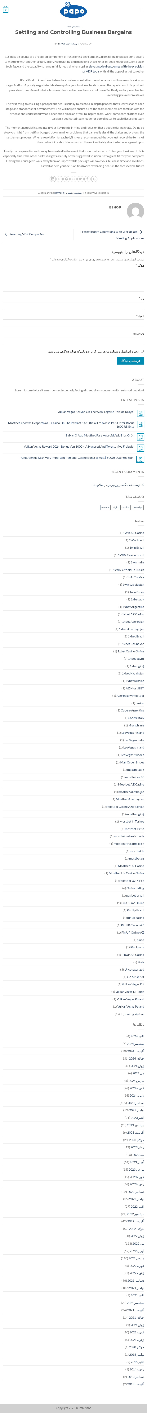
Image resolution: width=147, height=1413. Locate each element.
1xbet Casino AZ (133, 644)
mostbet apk (135, 769)
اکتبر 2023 (137, 1117)
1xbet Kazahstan (133, 673)
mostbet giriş (135, 814)
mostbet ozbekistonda (129, 836)
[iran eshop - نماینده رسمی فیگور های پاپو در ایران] (73, 10)
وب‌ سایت (138, 333)
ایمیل (140, 316)
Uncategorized (134, 969)
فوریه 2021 (137, 1332)
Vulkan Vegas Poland (130, 999)
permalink (59, 192)
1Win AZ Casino (133, 532)
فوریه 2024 (137, 1088)
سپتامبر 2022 (135, 1214)
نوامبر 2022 (136, 1199)
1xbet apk (137, 599)
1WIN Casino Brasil (131, 555)
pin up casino (135, 917)
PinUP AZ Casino (133, 954)
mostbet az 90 (134, 777)
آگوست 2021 (135, 1310)
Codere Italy (136, 718)
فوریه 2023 (137, 1177)
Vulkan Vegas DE (133, 984)
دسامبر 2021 (135, 1280)
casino (140, 703)
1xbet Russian (135, 681)
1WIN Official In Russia (128, 569)
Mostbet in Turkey (131, 821)
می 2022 (138, 1243)
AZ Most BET (135, 688)
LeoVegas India (134, 740)
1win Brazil (136, 547)
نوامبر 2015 (136, 1354)
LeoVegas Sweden (132, 755)
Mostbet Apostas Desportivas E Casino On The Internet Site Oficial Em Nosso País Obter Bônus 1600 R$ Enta (71, 424)
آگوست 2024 (135, 1051)
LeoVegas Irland (133, 747)
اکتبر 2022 (137, 1206)
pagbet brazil (135, 895)
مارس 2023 (136, 1169)
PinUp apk (137, 947)
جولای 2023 (136, 1140)
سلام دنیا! (97, 485)
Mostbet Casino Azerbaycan (125, 806)
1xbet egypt (136, 658)
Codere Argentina (132, 710)
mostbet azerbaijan (131, 792)
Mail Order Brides (132, 762)
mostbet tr (137, 851)
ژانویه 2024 (137, 1095)
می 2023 (138, 1154)
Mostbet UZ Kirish (131, 880)
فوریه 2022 (137, 1265)
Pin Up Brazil (135, 910)
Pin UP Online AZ (132, 932)
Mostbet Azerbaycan (130, 799)
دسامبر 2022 (135, 1191)
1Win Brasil (136, 540)
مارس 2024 (136, 1080)
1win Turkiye (135, 577)
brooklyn (137, 507)
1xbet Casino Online (131, 651)
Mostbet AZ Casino (131, 784)
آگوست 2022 (135, 1221)
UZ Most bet (135, 977)
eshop (61, 43)
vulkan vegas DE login (130, 991)
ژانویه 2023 (137, 1184)
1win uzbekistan (133, 584)
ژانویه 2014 (137, 1369)
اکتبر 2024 (137, 1036)
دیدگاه (140, 265)
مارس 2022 (136, 1258)
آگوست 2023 (135, 1132)
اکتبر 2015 (137, 1362)
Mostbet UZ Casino (131, 866)
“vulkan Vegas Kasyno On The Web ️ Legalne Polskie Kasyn (96, 411)
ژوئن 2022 (137, 1236)
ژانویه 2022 (137, 1273)
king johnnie (136, 725)
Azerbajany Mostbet (130, 695)
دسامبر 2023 (135, 1103)
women (105, 507)
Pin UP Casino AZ (132, 925)
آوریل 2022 (137, 1251)
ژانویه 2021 (137, 1339)
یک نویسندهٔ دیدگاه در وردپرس (125, 485)
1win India (137, 562)
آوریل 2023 (137, 1162)
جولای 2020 (136, 1347)
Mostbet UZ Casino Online (126, 873)
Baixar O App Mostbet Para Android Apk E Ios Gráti (99, 435)
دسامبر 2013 (135, 1376)
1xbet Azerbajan (133, 621)
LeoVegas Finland (132, 732)
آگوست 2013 (135, 1384)
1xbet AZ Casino (133, 614)
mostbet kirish (134, 829)
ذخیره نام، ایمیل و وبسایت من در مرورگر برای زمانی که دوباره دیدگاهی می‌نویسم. (93, 351)
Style (141, 962)
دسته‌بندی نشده (74, 26)
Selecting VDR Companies (26, 234)
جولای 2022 (136, 1228)
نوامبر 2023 (136, 1110)
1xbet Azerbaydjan (131, 629)
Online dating (135, 888)
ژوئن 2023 (137, 1147)
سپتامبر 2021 (135, 1302)
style (115, 507)
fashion (125, 507)
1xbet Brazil (136, 636)
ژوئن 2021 (137, 1325)
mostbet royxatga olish (129, 843)
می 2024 (138, 1073)
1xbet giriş (137, 666)
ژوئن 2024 (137, 1066)
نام (141, 298)
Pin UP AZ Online (132, 903)
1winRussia (136, 592)
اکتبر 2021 (137, 1295)
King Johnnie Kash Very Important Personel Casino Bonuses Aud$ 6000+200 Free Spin (77, 457)
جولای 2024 (136, 1058)
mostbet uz (136, 858)
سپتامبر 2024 (135, 1043)
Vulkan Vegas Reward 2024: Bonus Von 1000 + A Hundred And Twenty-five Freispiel (79, 446)
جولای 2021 (136, 1317)
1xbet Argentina (133, 607)
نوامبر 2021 (136, 1288)
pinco (140, 940)
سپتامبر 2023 (135, 1125)
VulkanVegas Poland (130, 1006)
